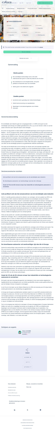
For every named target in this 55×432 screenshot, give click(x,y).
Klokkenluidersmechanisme (27, 425)
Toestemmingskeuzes (27, 428)
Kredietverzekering (12, 387)
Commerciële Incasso (12, 392)
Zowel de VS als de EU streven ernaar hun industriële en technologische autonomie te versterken (27, 185)
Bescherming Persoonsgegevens (27, 422)
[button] (3, 8)
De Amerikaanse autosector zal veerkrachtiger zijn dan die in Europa (22, 181)
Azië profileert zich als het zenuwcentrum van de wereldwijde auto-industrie (24, 177)
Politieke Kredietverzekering (14, 395)
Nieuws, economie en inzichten (34, 384)
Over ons (28, 387)
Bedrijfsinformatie (11, 390)
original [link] (41, 47)
